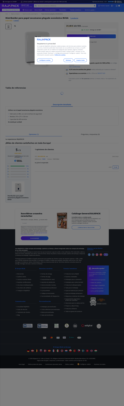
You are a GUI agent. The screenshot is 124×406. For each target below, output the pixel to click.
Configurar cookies (44, 60)
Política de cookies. (60, 55)
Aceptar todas (80, 60)
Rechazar (68, 60)
